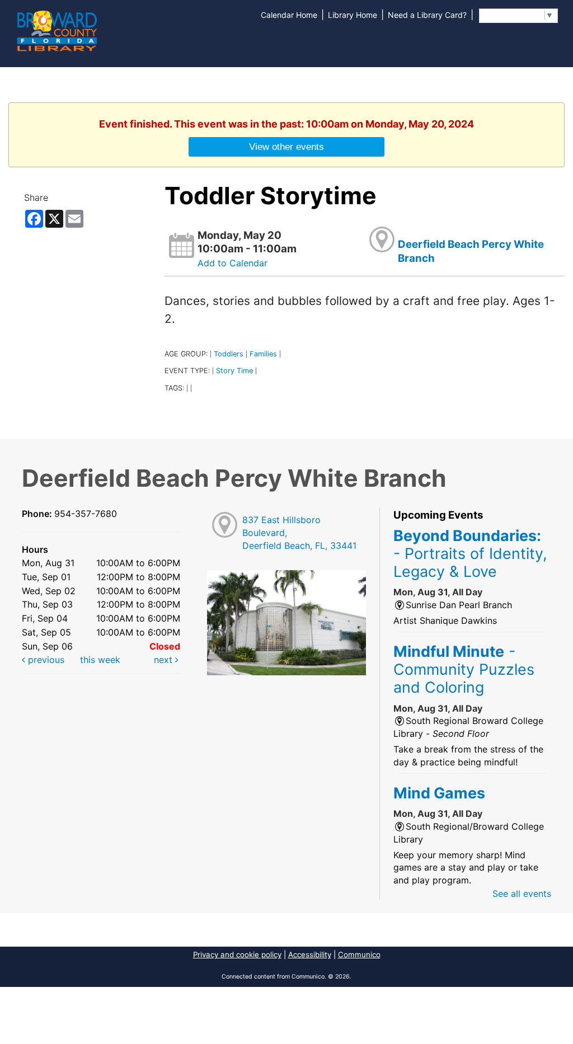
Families (263, 354)
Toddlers (228, 354)
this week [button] (100, 659)
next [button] (164, 659)
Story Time (234, 370)
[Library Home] (56, 29)
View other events (286, 146)
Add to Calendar (232, 263)
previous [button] (44, 659)
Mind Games (439, 793)
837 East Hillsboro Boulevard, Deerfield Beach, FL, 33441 (299, 532)
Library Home (352, 15)
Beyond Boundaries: (470, 553)
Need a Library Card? (427, 15)
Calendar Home (289, 15)
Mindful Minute (463, 669)
